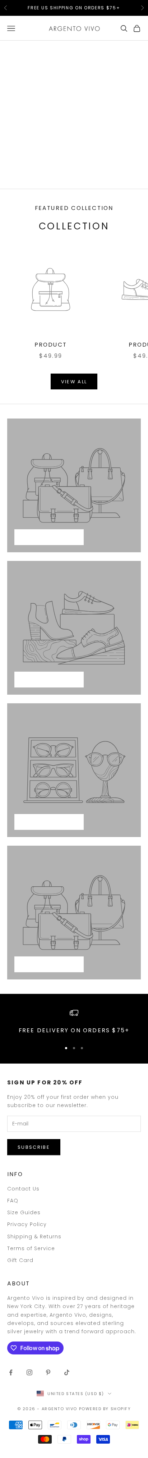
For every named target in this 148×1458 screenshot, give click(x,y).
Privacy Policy (27, 1224)
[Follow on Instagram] (29, 1372)
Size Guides (24, 1212)
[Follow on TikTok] (66, 1372)
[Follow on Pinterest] (48, 1372)
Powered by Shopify (105, 1409)
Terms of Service (31, 1248)
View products (49, 537)
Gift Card (20, 1260)
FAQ (12, 1200)
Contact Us (23, 1188)
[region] (74, 1022)
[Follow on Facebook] (10, 1372)
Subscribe (34, 1147)
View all (74, 381)
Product (50, 344)
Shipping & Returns (34, 1236)
